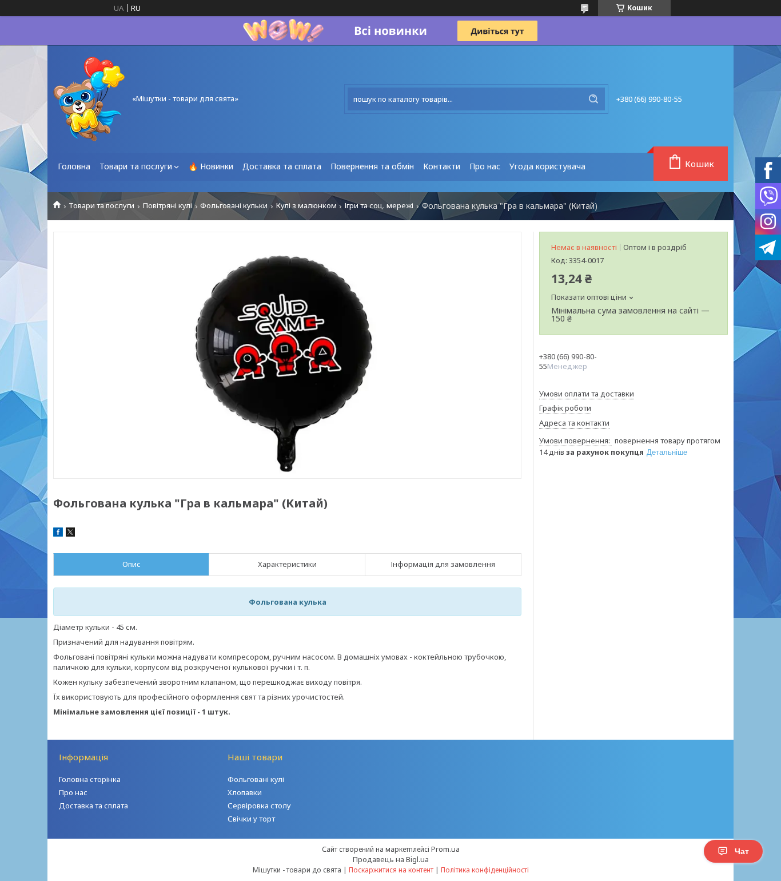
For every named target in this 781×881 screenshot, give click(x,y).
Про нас (484, 166)
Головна (74, 166)
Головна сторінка (90, 779)
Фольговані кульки (234, 206)
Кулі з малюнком (306, 206)
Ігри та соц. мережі (379, 206)
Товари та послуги (135, 166)
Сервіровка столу (259, 805)
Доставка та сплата (281, 166)
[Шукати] (593, 99)
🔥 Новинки (210, 166)
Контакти (441, 166)
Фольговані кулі (256, 779)
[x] (70, 534)
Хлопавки (245, 792)
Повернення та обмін (372, 166)
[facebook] (58, 534)
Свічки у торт (251, 818)
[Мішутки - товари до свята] (89, 99)
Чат (742, 851)
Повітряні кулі (167, 206)
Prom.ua (445, 849)
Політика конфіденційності (485, 870)
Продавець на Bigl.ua (391, 859)
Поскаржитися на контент (391, 870)
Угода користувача (547, 166)
